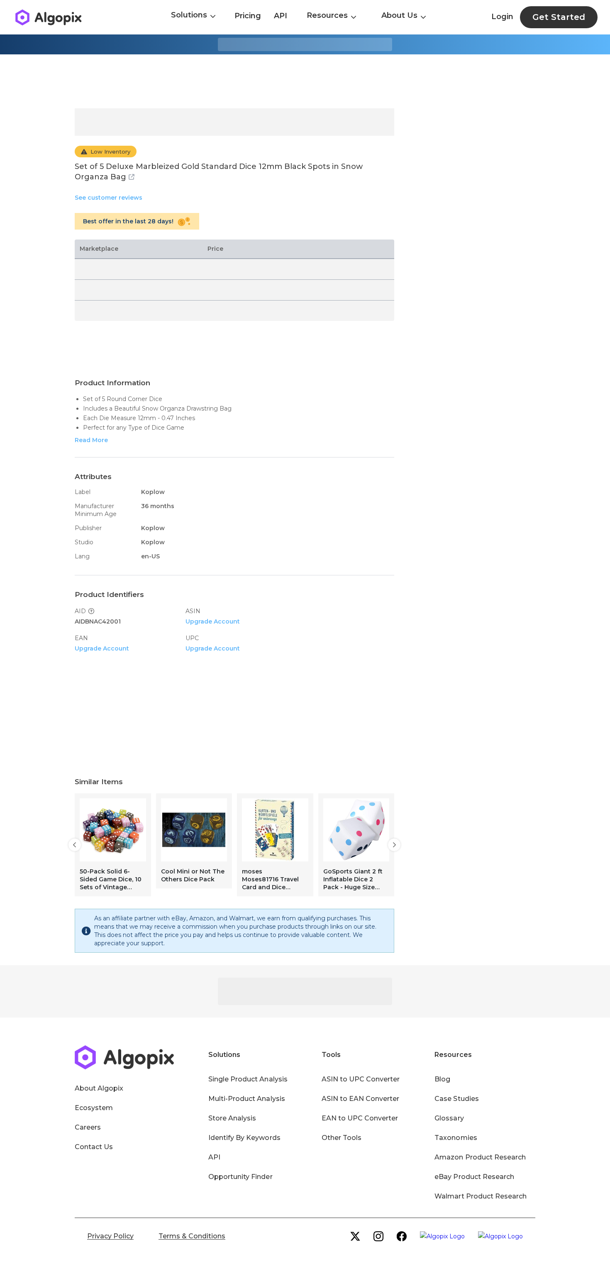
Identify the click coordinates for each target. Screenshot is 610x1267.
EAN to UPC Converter (360, 1118)
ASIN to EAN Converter (361, 1099)
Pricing (247, 15)
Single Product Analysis (248, 1079)
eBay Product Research (474, 1177)
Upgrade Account (212, 621)
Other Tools (341, 1138)
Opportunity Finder (240, 1177)
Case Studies (456, 1099)
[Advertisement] (305, 81)
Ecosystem (94, 1108)
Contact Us (94, 1147)
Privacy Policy (110, 1236)
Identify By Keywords (244, 1138)
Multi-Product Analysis (246, 1099)
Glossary (449, 1118)
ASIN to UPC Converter (361, 1079)
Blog (442, 1079)
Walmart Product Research (480, 1196)
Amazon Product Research (480, 1157)
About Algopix (99, 1088)
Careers (88, 1127)
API (280, 15)
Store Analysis (232, 1118)
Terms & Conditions (192, 1236)
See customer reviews (108, 197)
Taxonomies (455, 1138)
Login (502, 16)
